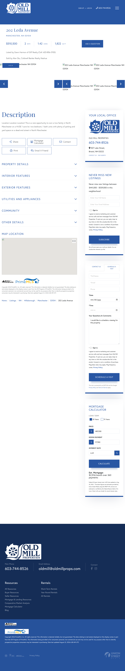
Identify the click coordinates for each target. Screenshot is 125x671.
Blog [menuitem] (7, 610)
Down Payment (95, 437)
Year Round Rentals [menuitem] (49, 592)
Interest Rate (95, 448)
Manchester (42, 300)
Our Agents (102, 155)
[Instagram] (95, 568)
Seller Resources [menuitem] (12, 596)
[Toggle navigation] (117, 8)
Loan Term (94, 415)
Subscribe (104, 239)
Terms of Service (103, 387)
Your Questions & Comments (100, 316)
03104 (53, 300)
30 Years (96, 419)
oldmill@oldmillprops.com (59, 568)
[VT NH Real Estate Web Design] (112, 655)
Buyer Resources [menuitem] (12, 592)
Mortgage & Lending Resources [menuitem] (18, 599)
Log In (89, 8)
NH (20, 300)
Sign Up (81, 8)
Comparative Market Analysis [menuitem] (17, 603)
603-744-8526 (104, 8)
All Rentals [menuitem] (45, 596)
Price (91, 426)
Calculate (104, 463)
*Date (91, 295)
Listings (13, 300)
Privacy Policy (98, 230)
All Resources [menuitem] (10, 589)
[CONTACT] (92, 43)
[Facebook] (92, 568)
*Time (91, 305)
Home (4, 300)
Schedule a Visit (112, 268)
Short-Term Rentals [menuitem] (49, 589)
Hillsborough (29, 300)
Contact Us (93, 155)
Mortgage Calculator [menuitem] (13, 606)
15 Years (107, 419)
